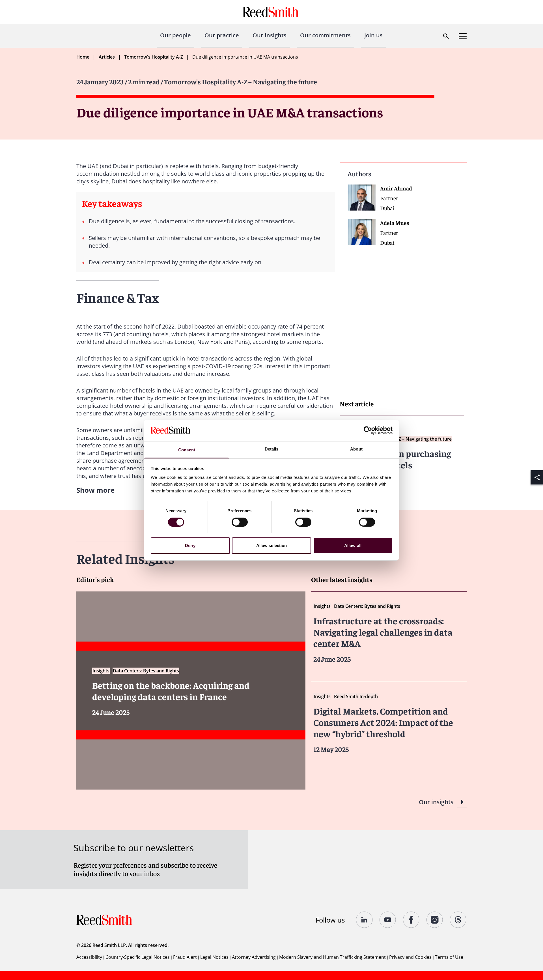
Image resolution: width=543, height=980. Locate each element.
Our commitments (325, 35)
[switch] (240, 522)
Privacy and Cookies (410, 957)
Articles (107, 57)
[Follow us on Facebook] (411, 920)
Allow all (352, 545)
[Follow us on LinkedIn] (364, 920)
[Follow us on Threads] (458, 920)
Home (82, 57)
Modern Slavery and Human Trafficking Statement (332, 957)
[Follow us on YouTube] (388, 920)
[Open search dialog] (446, 36)
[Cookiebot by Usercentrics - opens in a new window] (368, 430)
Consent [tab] (186, 449)
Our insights (269, 35)
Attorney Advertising (254, 957)
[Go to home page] (271, 12)
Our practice (221, 35)
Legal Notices (214, 957)
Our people (175, 35)
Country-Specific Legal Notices (137, 957)
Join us (373, 35)
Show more (95, 490)
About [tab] (356, 449)
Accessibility (89, 957)
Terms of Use (449, 957)
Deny (190, 545)
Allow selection (271, 545)
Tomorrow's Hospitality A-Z (153, 57)
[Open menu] (463, 36)
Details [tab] (272, 449)
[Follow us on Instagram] (434, 920)
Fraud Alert (185, 957)
